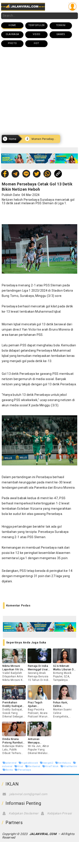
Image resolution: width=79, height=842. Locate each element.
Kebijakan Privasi (59, 813)
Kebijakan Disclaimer (23, 813)
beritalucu (65, 762)
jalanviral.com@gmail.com (28, 794)
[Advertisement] (39, 91)
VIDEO (36, 34)
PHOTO (12, 43)
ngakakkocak (30, 762)
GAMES (60, 34)
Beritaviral (34, 766)
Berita (9, 769)
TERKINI (60, 25)
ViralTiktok (52, 766)
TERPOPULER (36, 25)
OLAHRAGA (12, 34)
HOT (36, 43)
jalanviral (11, 762)
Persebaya (24, 769)
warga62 (48, 762)
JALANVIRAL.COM (42, 834)
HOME (12, 25)
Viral (21, 766)
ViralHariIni (70, 766)
